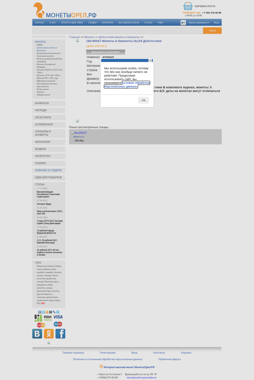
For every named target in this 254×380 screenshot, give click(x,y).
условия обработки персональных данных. (127, 84)
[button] (150, 60)
